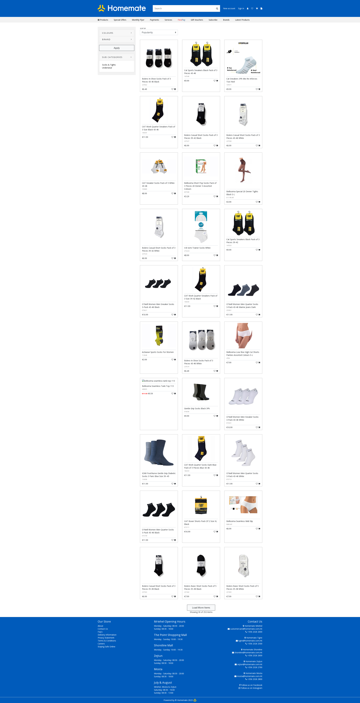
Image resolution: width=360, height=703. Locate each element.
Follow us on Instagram (251, 688)
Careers (101, 643)
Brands (226, 19)
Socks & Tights (109, 64)
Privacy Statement (106, 637)
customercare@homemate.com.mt (246, 628)
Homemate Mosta (253, 673)
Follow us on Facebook (251, 685)
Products (103, 19)
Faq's (100, 631)
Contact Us (103, 628)
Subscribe (213, 19)
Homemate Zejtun (253, 661)
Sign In (241, 8)
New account (229, 8)
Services (168, 19)
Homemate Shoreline (252, 649)
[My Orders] (260, 8)
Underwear (107, 67)
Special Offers (120, 19)
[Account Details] (246, 8)
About (100, 626)
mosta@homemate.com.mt (249, 676)
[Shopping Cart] (256, 8)
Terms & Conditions (107, 640)
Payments (154, 19)
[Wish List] (251, 8)
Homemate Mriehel (253, 626)
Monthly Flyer (138, 19)
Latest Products (242, 19)
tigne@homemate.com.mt (250, 640)
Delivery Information (107, 634)
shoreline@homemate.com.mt (248, 652)
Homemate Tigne (254, 637)
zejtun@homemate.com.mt (249, 664)
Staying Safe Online (106, 646)
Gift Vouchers (197, 19)
